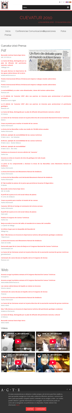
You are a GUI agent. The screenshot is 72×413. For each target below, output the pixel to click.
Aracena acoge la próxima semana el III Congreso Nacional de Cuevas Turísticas (28, 274)
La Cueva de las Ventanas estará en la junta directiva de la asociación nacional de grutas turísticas (35, 252)
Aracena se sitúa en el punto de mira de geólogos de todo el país (23, 158)
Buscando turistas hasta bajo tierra (13, 55)
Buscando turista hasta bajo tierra (12, 189)
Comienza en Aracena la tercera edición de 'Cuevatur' (19, 152)
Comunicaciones (37, 31)
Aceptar (30, 409)
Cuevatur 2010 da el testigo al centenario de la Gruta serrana (22, 206)
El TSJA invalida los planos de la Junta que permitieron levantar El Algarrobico (27, 183)
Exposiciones (49, 31)
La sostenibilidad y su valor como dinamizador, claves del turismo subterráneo (27, 90)
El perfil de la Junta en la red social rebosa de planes (18, 194)
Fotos (63, 31)
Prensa (8, 35)
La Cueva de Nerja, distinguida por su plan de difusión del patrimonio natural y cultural (13, 63)
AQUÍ (17, 405)
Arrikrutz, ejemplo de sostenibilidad (13, 146)
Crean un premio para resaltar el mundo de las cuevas (19, 123)
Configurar (40, 409)
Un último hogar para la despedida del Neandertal (18, 229)
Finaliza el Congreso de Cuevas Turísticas (15, 217)
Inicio (7, 31)
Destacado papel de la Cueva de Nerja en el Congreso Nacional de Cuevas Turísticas (29, 246)
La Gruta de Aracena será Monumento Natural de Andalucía (21, 171)
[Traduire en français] (68, 2)
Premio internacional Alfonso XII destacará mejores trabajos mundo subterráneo (28, 79)
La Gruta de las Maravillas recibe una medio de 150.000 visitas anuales (25, 129)
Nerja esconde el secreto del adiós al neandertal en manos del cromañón (26, 223)
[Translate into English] (66, 2)
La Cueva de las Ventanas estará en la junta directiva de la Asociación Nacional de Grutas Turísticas (35, 118)
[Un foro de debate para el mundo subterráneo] (48, 60)
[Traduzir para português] (70, 2)
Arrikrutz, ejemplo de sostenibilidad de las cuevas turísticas (21, 135)
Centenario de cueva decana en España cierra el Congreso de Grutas (24, 258)
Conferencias (21, 31)
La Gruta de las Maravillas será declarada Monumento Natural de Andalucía (26, 177)
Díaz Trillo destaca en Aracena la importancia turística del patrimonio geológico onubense (32, 235)
